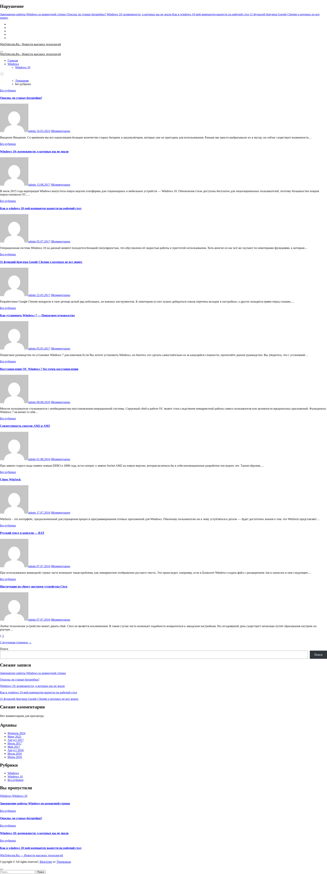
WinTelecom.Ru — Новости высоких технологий (31, 855)
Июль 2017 (15, 743)
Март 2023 (14, 736)
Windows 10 (22, 67)
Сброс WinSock (10, 479)
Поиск (4, 648)
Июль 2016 (15, 753)
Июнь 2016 (15, 757)
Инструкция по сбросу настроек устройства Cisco (33, 586)
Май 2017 (14, 746)
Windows (13, 64)
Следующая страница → (16, 642)
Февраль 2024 (16, 733)
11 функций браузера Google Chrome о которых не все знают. (41, 262)
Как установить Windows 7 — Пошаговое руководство (37, 315)
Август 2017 (16, 740)
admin (32, 131)
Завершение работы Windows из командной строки (33, 673)
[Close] (1, 869)
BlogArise (46, 861)
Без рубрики (8, 90)
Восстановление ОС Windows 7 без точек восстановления (39, 369)
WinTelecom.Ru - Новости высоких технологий (30, 44)
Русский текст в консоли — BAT (22, 532)
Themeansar (63, 861)
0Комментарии (60, 131)
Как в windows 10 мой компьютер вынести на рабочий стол (40, 208)
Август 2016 (16, 750)
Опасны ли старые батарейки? (21, 97)
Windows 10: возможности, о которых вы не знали (34, 151)
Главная (13, 60)
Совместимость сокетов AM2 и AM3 (25, 425)
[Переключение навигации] (1, 51)
